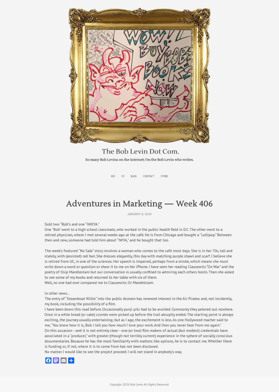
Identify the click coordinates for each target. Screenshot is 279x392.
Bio (113, 176)
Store (164, 176)
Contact (148, 176)
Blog (134, 176)
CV (122, 176)
